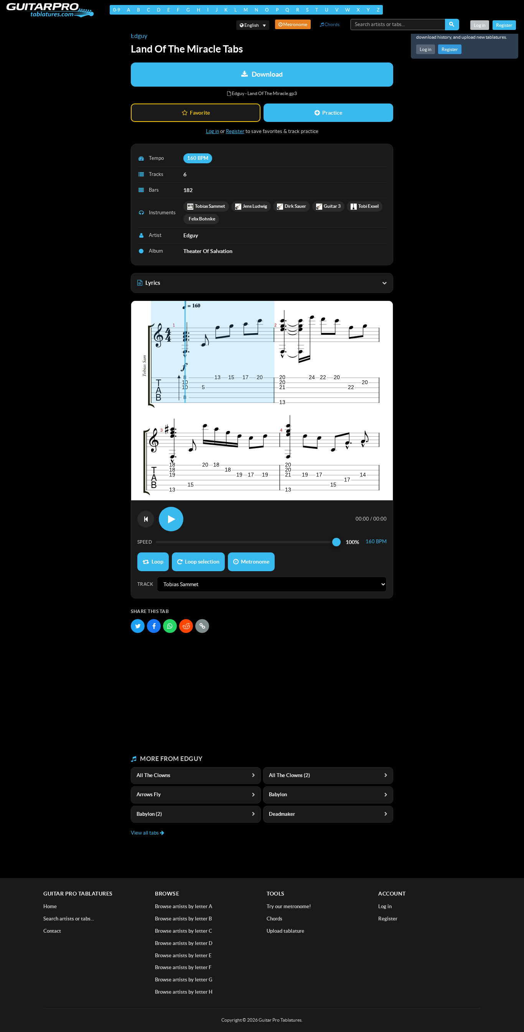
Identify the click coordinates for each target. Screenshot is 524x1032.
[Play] (171, 519)
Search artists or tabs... (68, 919)
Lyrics (152, 282)
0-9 (116, 9)
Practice (332, 113)
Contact (52, 931)
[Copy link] (202, 626)
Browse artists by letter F (183, 967)
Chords (331, 24)
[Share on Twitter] (138, 626)
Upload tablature (285, 931)
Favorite (200, 113)
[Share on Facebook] (154, 626)
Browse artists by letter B (183, 919)
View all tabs (145, 833)
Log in (426, 49)
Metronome (294, 24)
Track (145, 584)
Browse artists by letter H (184, 992)
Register (450, 49)
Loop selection (202, 562)
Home (50, 906)
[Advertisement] (262, 694)
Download (267, 74)
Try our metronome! (289, 906)
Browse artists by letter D (184, 943)
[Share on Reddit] (186, 626)
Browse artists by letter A (183, 906)
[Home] (50, 10)
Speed (144, 541)
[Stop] (145, 519)
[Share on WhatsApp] (170, 626)
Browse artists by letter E (183, 955)
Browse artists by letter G (183, 980)
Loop (157, 562)
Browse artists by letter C (183, 931)
